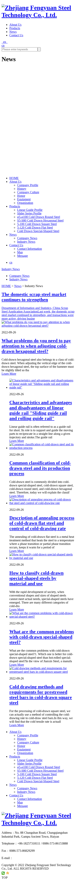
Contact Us (16, 35)
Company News (27, 238)
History (21, 188)
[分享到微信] (3, 873)
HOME (14, 178)
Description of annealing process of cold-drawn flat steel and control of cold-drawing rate (41, 523)
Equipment (24, 199)
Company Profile (27, 185)
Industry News (26, 241)
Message (22, 255)
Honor (21, 195)
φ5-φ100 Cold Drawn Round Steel (38, 217)
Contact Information (29, 248)
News (13, 31)
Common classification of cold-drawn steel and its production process (40, 468)
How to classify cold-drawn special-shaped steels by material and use (36, 578)
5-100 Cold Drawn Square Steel (37, 224)
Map (20, 252)
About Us (15, 24)
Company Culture (28, 192)
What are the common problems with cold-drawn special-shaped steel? (41, 637)
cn (3, 45)
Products (14, 28)
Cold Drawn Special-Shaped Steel (38, 231)
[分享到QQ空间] (7, 873)
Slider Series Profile (29, 213)
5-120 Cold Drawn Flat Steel (35, 227)
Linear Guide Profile (29, 210)
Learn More (9, 373)
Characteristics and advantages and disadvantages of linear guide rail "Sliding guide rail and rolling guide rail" (40, 410)
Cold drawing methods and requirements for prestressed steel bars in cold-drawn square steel (40, 694)
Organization (25, 202)
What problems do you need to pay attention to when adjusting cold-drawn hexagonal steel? (36, 346)
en (5, 42)
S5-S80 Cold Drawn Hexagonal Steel (40, 220)
